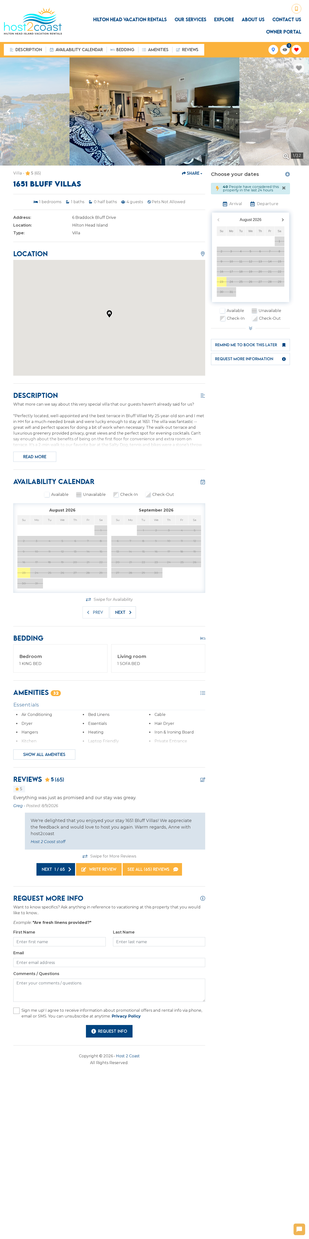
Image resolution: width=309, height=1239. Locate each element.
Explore (224, 19)
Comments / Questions (36, 973)
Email (18, 953)
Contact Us (286, 19)
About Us (253, 19)
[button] (8, 111)
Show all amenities (44, 754)
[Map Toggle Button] (273, 50)
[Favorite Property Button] (299, 68)
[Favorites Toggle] (296, 50)
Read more (34, 456)
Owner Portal (283, 32)
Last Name (124, 932)
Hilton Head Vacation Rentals (130, 19)
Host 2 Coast (128, 1056)
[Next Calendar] (282, 219)
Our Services (190, 19)
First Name (24, 932)
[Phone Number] (296, 9)
